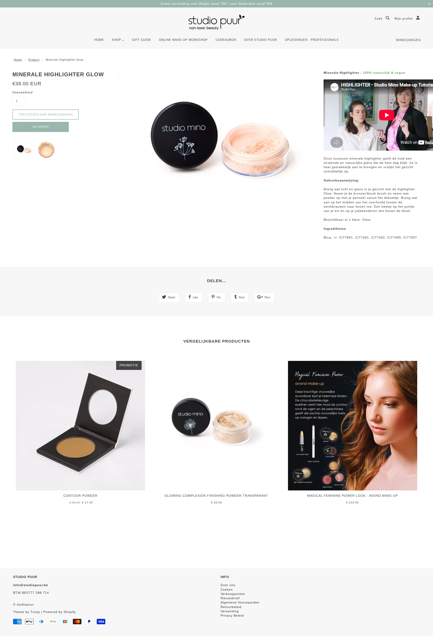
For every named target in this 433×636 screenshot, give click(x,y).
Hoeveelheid (19, 92)
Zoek (379, 18)
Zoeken (227, 589)
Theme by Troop (26, 612)
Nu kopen (41, 126)
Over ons (228, 585)
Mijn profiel (404, 18)
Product (33, 59)
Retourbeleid (231, 607)
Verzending (230, 611)
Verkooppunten (233, 594)
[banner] (217, 22)
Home (18, 59)
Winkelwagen (408, 40)
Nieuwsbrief (230, 598)
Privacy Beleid (232, 615)
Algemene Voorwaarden (240, 602)
